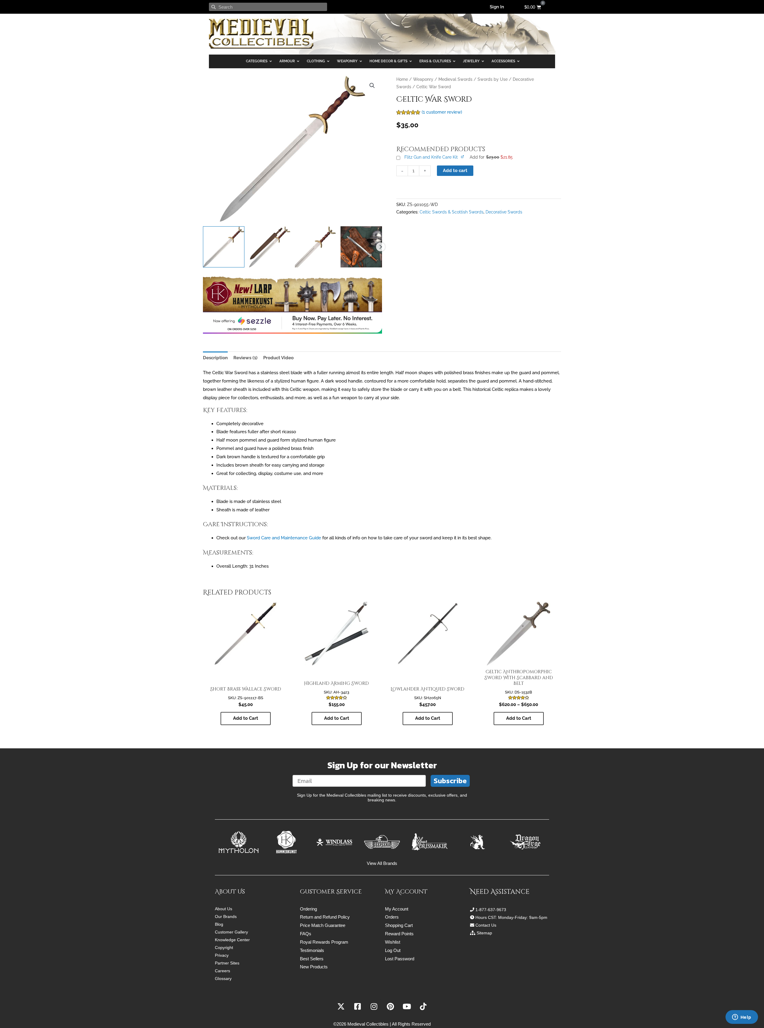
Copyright (224, 947)
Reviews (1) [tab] (245, 357)
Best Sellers (312, 958)
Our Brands (226, 916)
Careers (222, 970)
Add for (491, 157)
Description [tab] (215, 357)
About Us (223, 908)
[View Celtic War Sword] (223, 247)
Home (402, 79)
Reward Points (399, 933)
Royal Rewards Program (324, 942)
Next (380, 246)
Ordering (308, 908)
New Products (314, 966)
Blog (219, 924)
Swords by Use (493, 79)
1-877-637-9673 (490, 909)
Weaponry (423, 79)
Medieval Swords (455, 79)
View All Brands (382, 863)
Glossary (223, 978)
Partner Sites (227, 963)
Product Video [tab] (278, 357)
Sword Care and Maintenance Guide (284, 538)
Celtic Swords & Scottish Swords (451, 212)
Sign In (497, 7)
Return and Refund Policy (325, 916)
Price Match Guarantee (322, 925)
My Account (396, 908)
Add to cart (455, 170)
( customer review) (442, 112)
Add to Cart (518, 718)
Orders (392, 916)
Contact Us (485, 925)
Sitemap (484, 933)
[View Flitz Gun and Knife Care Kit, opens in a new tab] (463, 156)
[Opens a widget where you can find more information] (741, 1017)
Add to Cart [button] (245, 718)
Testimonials (312, 950)
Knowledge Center (232, 939)
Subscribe (450, 780)
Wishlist (392, 942)
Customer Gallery (231, 932)
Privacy (222, 955)
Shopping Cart (399, 925)
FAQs (305, 933)
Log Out (393, 950)
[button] (372, 85)
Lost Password (399, 958)
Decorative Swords (504, 212)
